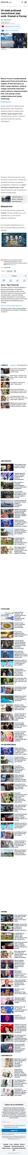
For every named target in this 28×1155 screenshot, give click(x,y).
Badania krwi (6, 102)
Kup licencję (13, 264)
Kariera (22, 1144)
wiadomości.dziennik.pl (12, 6)
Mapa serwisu (6, 1148)
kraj (20, 6)
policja (9, 271)
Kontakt (6, 1144)
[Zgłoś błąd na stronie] (24, 281)
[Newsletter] (4, 281)
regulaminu (22, 1125)
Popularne (13, 365)
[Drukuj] (11, 281)
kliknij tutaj (17, 1138)
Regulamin (7, 1146)
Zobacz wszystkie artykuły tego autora (11, 305)
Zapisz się (14, 1130)
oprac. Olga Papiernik (6, 19)
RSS (14, 1150)
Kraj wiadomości (22, 365)
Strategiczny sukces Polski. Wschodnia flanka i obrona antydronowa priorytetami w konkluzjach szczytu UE (13, 310)
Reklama (16, 1144)
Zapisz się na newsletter (11, 30)
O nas (11, 1144)
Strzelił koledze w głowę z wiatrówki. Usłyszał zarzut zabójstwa (17, 199)
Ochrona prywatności (18, 1146)
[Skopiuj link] (17, 281)
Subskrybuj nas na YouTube (12, 26)
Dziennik (3, 6)
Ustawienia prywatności (19, 1148)
